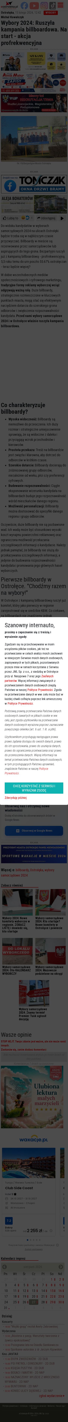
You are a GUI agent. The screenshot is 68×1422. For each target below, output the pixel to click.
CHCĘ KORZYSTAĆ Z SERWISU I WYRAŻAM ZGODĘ (34, 788)
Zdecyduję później (16, 798)
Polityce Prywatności (40, 690)
